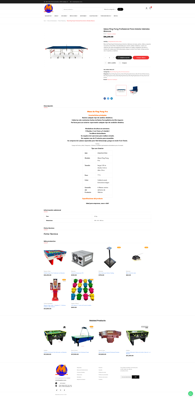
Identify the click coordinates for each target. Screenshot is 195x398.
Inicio (45, 20)
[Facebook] (105, 98)
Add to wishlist (112, 62)
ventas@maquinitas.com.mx (77, 1)
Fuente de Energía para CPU (77, 273)
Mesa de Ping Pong (61, 20)
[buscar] (120, 9)
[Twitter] (108, 98)
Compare (124, 62)
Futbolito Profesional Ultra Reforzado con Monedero (55, 352)
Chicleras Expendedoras (48, 303)
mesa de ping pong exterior (115, 73)
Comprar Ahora (140, 57)
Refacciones (73, 271)
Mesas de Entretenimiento (52, 20)
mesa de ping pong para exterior (128, 73)
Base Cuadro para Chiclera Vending (106, 273)
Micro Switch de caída (131, 273)
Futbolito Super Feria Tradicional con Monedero (54, 273)
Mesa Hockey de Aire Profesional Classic (80, 352)
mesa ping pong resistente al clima (136, 75)
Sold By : (106, 41)
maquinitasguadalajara (115, 41)
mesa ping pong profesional (122, 75)
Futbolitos (45, 350)
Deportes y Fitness (47, 271)
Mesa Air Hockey (74, 350)
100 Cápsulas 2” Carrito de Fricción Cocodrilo (81, 305)
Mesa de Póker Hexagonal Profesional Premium (109, 352)
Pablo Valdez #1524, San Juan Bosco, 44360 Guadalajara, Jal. (57, 1)
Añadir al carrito (124, 57)
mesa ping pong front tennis (110, 75)
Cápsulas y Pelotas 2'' (75, 303)
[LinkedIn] (111, 98)
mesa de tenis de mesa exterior (142, 73)
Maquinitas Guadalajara (111, 33)
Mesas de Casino (102, 350)
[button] (190, 393)
